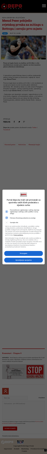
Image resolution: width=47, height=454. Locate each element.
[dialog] (23, 227)
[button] (23, 222)
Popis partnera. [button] (18, 235)
